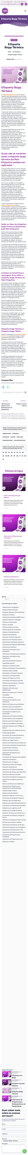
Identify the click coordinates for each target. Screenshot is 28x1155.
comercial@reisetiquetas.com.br (12, 4)
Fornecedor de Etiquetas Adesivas (13, 735)
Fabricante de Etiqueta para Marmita (13, 654)
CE (3, 456)
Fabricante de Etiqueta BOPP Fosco (13, 617)
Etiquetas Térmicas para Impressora (13, 813)
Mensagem (5, 1143)
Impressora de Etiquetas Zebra (12, 639)
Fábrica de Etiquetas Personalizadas (13, 668)
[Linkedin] (8, 387)
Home (9, 52)
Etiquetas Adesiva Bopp (9, 670)
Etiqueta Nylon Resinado (10, 610)
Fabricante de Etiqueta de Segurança (14, 777)
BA (23, 452)
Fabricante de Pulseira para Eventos (13, 832)
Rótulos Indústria (7, 697)
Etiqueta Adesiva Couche (10, 627)
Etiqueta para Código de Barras (12, 810)
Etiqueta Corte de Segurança (11, 800)
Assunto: (4, 1138)
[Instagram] (26, 4)
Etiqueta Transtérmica (9, 622)
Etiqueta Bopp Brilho (8, 733)
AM (17, 456)
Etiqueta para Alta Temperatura (12, 721)
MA (25, 456)
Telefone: (5, 1134)
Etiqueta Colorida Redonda (10, 632)
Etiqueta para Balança (9, 634)
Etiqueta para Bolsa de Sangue (12, 764)
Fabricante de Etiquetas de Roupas (13, 825)
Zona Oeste (6, 437)
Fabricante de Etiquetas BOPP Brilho (13, 644)
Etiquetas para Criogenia (10, 762)
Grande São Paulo (8, 440)
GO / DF (7, 456)
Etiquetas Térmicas (8, 615)
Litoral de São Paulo (19, 440)
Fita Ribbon (5, 695)
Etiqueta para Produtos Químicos (12, 716)
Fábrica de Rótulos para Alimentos (13, 784)
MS (11, 456)
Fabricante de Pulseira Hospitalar (12, 769)
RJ (3, 452)
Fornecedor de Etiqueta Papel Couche (14, 745)
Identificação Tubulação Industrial (13, 642)
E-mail (4, 1129)
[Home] (5, 11)
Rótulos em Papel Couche (10, 740)
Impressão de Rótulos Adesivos (12, 661)
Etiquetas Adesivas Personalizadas (13, 612)
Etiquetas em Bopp (8, 841)
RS (17, 452)
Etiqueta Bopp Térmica (9, 790)
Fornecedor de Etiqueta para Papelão (14, 757)
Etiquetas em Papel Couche (11, 665)
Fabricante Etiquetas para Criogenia (13, 827)
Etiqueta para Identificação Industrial (14, 803)
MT (14, 456)
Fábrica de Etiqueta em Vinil (11, 678)
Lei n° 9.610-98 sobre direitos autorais (17, 418)
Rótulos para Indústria (9, 647)
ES (9, 452)
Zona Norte (15, 433)
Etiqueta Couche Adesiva (10, 793)
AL (3, 459)
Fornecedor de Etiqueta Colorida (12, 680)
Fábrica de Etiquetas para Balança (13, 704)
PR (12, 452)
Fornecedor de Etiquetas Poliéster (13, 798)
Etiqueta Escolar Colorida (10, 750)
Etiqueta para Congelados (10, 607)
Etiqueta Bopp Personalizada (11, 629)
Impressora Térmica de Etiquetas (12, 709)
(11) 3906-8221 (8, 2)
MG (6, 452)
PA (22, 456)
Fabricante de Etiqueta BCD (11, 675)
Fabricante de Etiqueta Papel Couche (14, 820)
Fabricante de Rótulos (9, 759)
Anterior (5, 401)
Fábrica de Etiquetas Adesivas (11, 738)
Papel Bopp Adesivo (8, 663)
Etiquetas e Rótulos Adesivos (11, 637)
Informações (16, 52)
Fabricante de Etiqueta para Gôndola (13, 805)
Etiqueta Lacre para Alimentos (11, 706)
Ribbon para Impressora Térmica (12, 692)
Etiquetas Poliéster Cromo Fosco (12, 795)
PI (19, 456)
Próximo (23, 401)
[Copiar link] (25, 392)
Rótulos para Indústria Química (12, 822)
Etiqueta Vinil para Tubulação (11, 619)
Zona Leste (20, 437)
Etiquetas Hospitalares (9, 767)
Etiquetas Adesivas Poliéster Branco (13, 730)
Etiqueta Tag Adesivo (9, 685)
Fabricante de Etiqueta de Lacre (12, 839)
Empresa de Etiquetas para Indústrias (14, 743)
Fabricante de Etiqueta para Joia (12, 830)
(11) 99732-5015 (21, 2)
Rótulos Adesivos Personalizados (12, 718)
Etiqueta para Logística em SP (11, 808)
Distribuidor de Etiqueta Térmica (12, 673)
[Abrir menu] (22, 11)
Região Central (7, 433)
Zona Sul (12, 437)
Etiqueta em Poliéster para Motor (12, 723)
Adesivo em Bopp (7, 624)
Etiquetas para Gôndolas (10, 748)
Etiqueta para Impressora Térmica (13, 683)
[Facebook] (22, 4)
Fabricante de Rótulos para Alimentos (14, 772)
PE (20, 452)
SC (14, 452)
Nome (3, 1124)
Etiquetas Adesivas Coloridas (11, 774)
